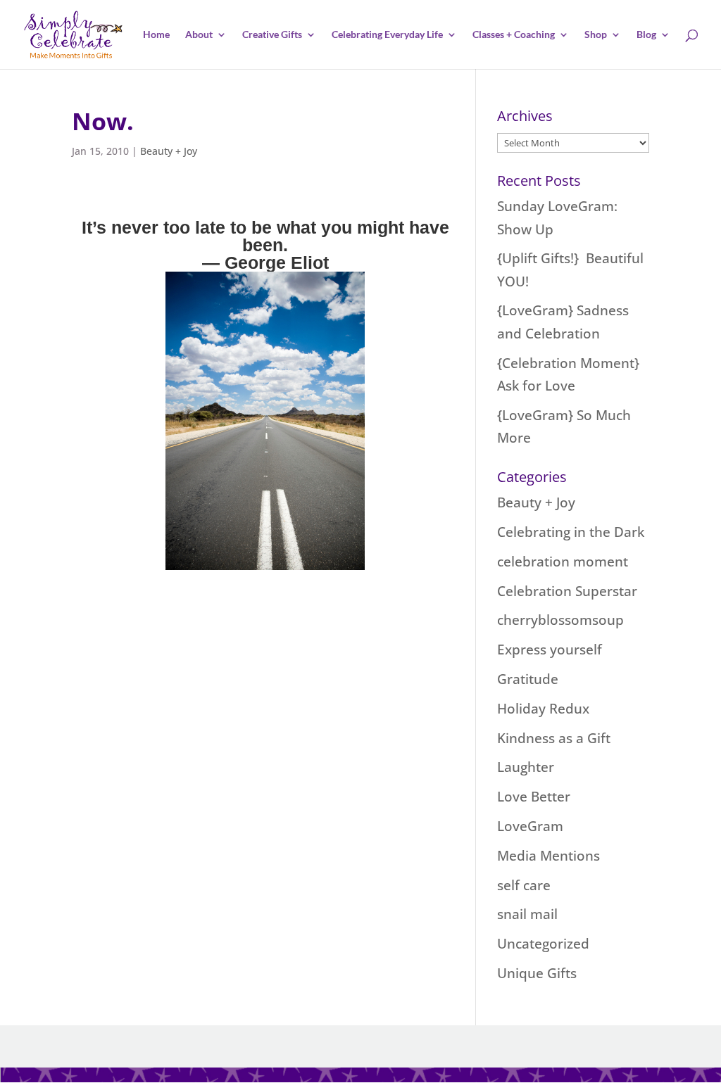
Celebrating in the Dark (570, 532)
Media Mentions (548, 856)
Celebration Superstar (567, 591)
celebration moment (562, 561)
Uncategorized (543, 944)
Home (156, 35)
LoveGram (530, 826)
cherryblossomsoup (560, 620)
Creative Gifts (272, 35)
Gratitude (527, 679)
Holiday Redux (543, 708)
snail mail (527, 914)
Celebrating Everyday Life (387, 35)
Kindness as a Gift (553, 738)
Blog (646, 35)
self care (524, 885)
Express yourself (549, 649)
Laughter (525, 767)
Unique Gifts (537, 973)
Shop (595, 35)
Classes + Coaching (513, 35)
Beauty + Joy (168, 151)
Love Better (533, 796)
